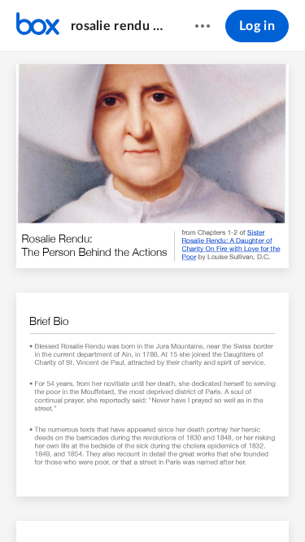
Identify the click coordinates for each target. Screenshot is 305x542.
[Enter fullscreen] (273, 502)
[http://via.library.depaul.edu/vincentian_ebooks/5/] (257, 231)
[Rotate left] (213, 502)
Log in (257, 26)
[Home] (37, 26)
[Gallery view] (244, 502)
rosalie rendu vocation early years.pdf (117, 26)
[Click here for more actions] (202, 26)
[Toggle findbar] (33, 502)
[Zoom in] (180, 502)
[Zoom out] (125, 502)
